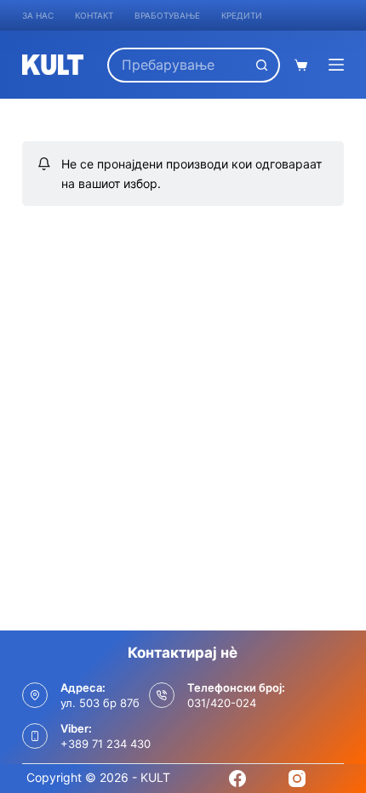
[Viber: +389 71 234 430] (35, 736)
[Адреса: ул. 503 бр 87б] (35, 695)
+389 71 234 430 (105, 743)
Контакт (94, 15)
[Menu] (336, 64)
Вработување (167, 15)
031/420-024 (221, 703)
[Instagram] (297, 778)
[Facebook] (237, 778)
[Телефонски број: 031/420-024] (161, 695)
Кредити (241, 15)
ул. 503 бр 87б (100, 703)
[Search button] (262, 65)
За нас (38, 15)
